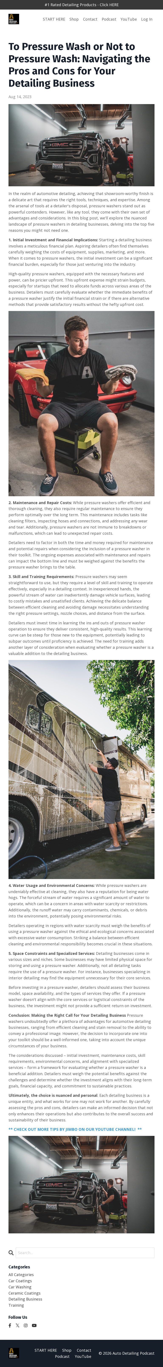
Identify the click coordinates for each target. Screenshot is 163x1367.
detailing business (25, 1299)
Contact (90, 19)
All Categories (21, 1274)
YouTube (129, 19)
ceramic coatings (24, 1293)
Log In (146, 19)
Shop (74, 19)
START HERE (54, 19)
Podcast (109, 19)
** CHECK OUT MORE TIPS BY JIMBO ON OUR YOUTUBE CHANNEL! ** (75, 1129)
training (16, 1305)
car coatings (20, 1280)
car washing (19, 1286)
